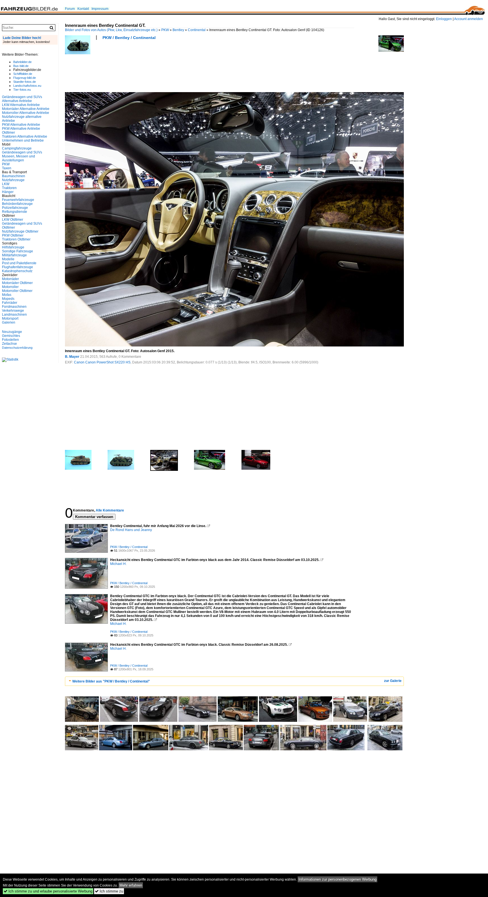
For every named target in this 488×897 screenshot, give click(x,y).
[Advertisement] (168, 68)
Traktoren (9, 188)
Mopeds (8, 299)
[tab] (234, 681)
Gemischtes (11, 336)
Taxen (6, 168)
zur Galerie (393, 681)
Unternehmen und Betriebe (23, 140)
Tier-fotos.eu (22, 89)
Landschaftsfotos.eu (27, 85)
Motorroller (10, 287)
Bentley (178, 30)
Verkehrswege (13, 311)
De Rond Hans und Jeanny (131, 530)
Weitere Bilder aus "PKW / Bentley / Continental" (111, 681)
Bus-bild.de (21, 66)
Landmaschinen (14, 315)
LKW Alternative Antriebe (21, 105)
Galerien (8, 322)
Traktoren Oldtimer (16, 239)
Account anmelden (468, 19)
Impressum (99, 9)
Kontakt (83, 9)
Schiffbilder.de (22, 73)
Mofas (6, 295)
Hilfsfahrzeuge (13, 247)
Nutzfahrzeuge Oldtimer (20, 231)
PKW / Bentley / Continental (129, 37)
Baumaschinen (13, 176)
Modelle (8, 259)
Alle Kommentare (110, 510)
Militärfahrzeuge (14, 255)
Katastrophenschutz (17, 271)
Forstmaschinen (14, 307)
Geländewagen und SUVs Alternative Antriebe (22, 99)
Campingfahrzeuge (17, 148)
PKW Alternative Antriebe (21, 125)
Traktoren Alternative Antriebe (24, 136)
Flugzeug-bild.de (24, 77)
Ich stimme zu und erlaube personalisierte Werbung (48, 891)
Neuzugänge (12, 332)
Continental (197, 30)
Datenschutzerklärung (17, 347)
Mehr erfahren (130, 885)
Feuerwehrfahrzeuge (18, 200)
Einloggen (444, 19)
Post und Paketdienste (19, 263)
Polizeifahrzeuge (15, 208)
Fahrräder (9, 303)
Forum (70, 9)
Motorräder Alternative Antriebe (25, 109)
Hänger (8, 192)
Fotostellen (10, 340)
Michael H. (118, 564)
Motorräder (10, 279)
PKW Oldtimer (12, 235)
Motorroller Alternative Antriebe (25, 113)
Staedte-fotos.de (24, 81)
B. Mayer (72, 357)
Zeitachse (9, 344)
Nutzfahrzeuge (13, 180)
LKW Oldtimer (12, 220)
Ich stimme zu (109, 891)
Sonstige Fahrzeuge (17, 251)
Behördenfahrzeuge (17, 204)
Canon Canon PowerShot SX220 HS (102, 362)
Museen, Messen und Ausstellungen (18, 158)
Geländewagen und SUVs (22, 152)
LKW (5, 184)
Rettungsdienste (14, 212)
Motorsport (10, 318)
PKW (165, 30)
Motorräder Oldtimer (17, 283)
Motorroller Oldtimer (17, 291)
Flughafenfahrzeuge (17, 267)
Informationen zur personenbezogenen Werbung (337, 879)
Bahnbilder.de (22, 62)
